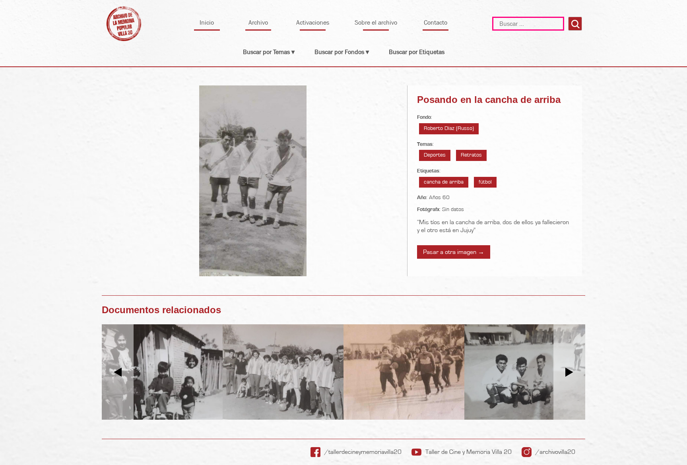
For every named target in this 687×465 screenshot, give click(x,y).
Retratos (471, 155)
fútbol (485, 182)
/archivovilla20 (555, 452)
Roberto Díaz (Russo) (449, 128)
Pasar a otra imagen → (453, 252)
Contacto (435, 22)
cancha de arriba (444, 182)
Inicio (207, 22)
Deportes (435, 155)
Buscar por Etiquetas (416, 52)
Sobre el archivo (376, 22)
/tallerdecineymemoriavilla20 (363, 452)
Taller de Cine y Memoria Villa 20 (468, 452)
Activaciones (312, 22)
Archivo (258, 22)
